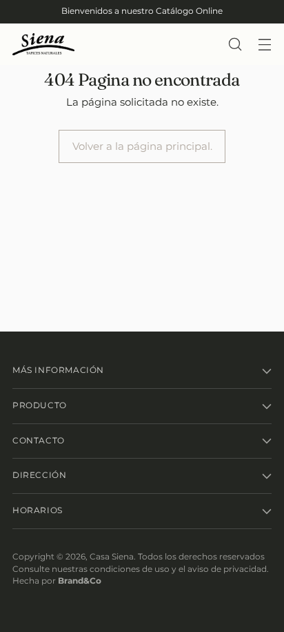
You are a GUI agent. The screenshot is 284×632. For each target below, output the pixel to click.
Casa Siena (112, 557)
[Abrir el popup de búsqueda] (235, 44)
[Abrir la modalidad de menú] (264, 44)
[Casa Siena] (43, 44)
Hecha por (56, 581)
